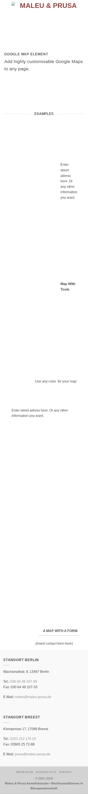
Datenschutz (46, 772)
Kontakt (65, 772)
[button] (5, 9)
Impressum (24, 772)
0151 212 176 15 (23, 739)
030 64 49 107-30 (23, 681)
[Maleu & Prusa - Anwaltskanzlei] (47, 9)
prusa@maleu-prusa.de (32, 754)
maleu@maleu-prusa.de (33, 697)
